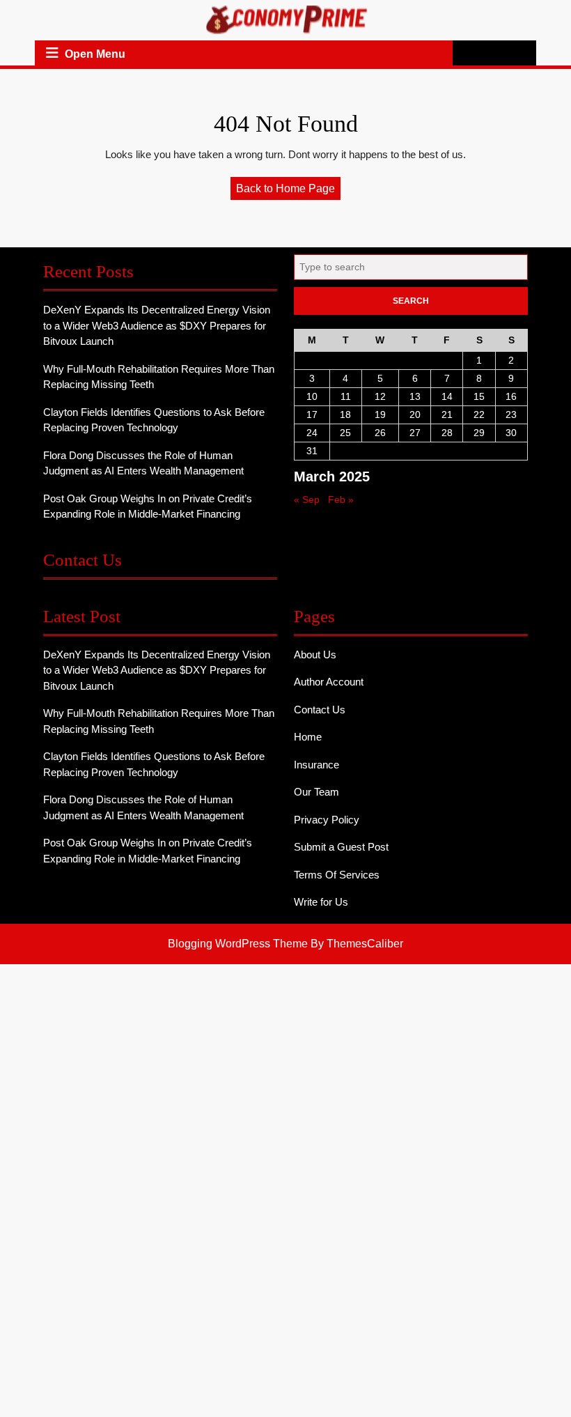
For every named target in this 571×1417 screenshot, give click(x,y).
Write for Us (321, 902)
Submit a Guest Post (341, 847)
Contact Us (319, 709)
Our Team (316, 792)
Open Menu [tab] (95, 55)
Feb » (341, 499)
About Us (315, 654)
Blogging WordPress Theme (238, 944)
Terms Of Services (337, 875)
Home (308, 737)
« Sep (307, 499)
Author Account (328, 682)
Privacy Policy (326, 820)
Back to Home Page (288, 191)
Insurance (316, 765)
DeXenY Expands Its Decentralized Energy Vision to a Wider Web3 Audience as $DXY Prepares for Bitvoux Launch (156, 325)
